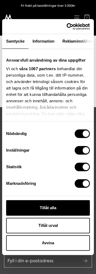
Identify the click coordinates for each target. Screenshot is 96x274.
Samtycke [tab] (15, 41)
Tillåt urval (48, 225)
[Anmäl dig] (85, 261)
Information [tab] (43, 41)
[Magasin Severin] (8, 17)
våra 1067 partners (37, 68)
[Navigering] (77, 17)
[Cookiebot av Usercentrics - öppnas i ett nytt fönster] (68, 26)
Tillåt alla (48, 207)
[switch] (82, 150)
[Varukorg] (87, 17)
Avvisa (48, 243)
